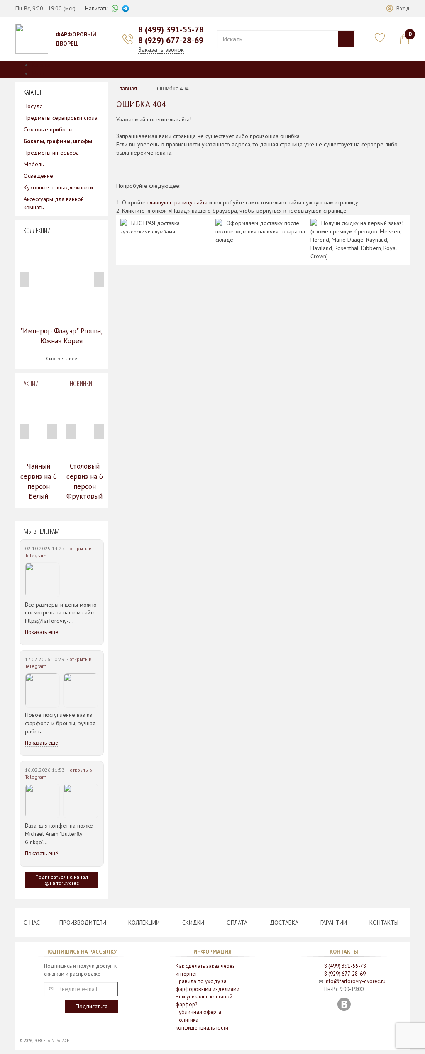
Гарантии (333, 922)
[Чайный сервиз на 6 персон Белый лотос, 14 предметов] (38, 424)
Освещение (38, 176)
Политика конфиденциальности (202, 1023)
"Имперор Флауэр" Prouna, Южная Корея (61, 335)
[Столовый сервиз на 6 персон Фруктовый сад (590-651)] (84, 424)
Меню (39, 73)
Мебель (34, 164)
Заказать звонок (161, 49)
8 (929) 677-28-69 (170, 40)
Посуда (33, 106)
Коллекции (144, 922)
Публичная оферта (198, 1011)
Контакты (383, 922)
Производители (82, 922)
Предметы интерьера (51, 152)
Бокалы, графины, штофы (58, 141)
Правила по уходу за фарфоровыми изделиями (207, 985)
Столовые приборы (48, 129)
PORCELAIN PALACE (51, 1040)
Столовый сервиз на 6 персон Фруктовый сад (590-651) (84, 491)
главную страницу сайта (177, 202)
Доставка (284, 922)
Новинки (81, 383)
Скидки (193, 922)
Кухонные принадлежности (58, 187)
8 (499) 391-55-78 (171, 29)
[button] (398, 8)
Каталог (41, 65)
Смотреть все (61, 358)
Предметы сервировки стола (61, 117)
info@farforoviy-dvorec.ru (355, 981)
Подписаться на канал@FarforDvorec (61, 880)
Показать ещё (41, 632)
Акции (31, 383)
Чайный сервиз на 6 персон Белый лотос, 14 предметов (38, 491)
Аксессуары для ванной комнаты (54, 203)
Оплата (237, 922)
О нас (32, 922)
